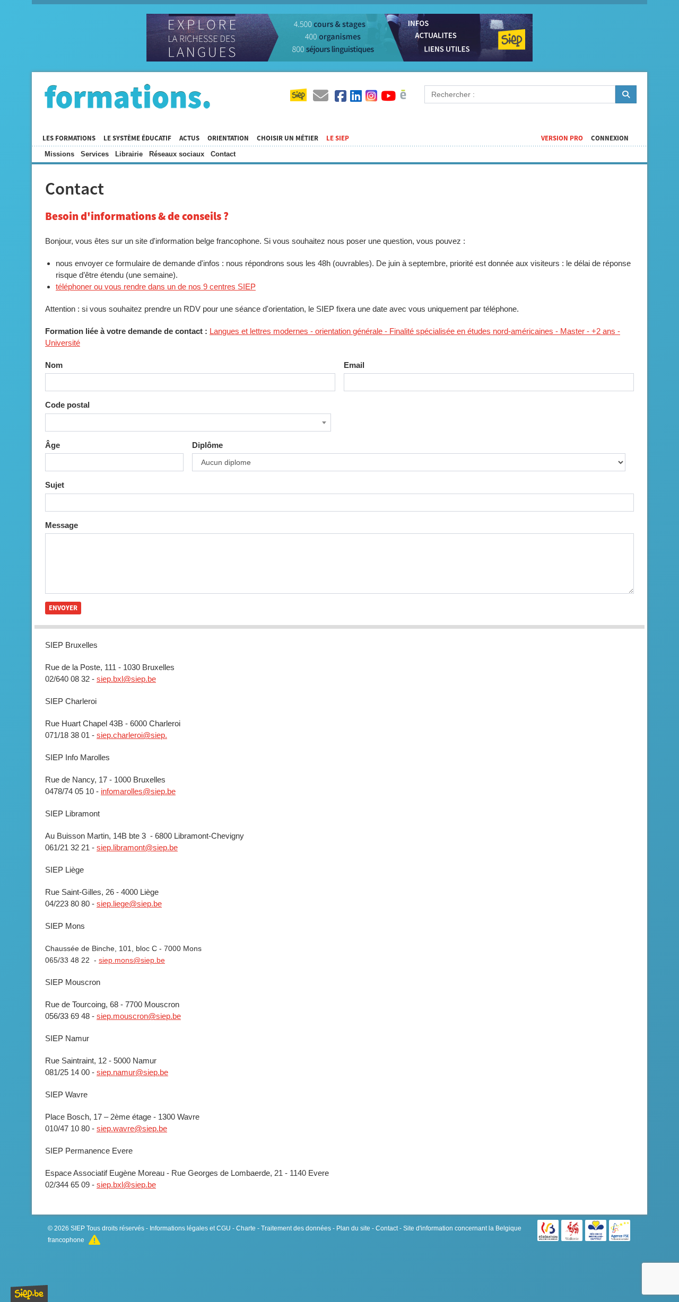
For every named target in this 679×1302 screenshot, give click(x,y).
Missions (59, 154)
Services (95, 154)
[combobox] (188, 423)
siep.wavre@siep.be (132, 1128)
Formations (127, 96)
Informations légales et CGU (190, 1228)
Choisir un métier (287, 138)
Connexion (610, 138)
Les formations (68, 138)
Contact (223, 154)
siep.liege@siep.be (129, 903)
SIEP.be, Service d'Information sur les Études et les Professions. (29, 1293)
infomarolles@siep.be (138, 791)
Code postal (67, 404)
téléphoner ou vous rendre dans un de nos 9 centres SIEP (156, 286)
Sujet (54, 484)
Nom (54, 365)
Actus (189, 138)
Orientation (228, 138)
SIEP (78, 1228)
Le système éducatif (137, 138)
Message (61, 525)
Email (354, 365)
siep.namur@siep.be (132, 1072)
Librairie (129, 154)
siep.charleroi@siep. (132, 735)
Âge (52, 445)
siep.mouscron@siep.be (139, 1016)
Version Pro (562, 138)
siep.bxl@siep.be (126, 678)
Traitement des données (296, 1228)
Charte (246, 1228)
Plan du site (353, 1228)
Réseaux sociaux (176, 154)
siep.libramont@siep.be (137, 847)
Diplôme (207, 445)
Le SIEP (337, 138)
